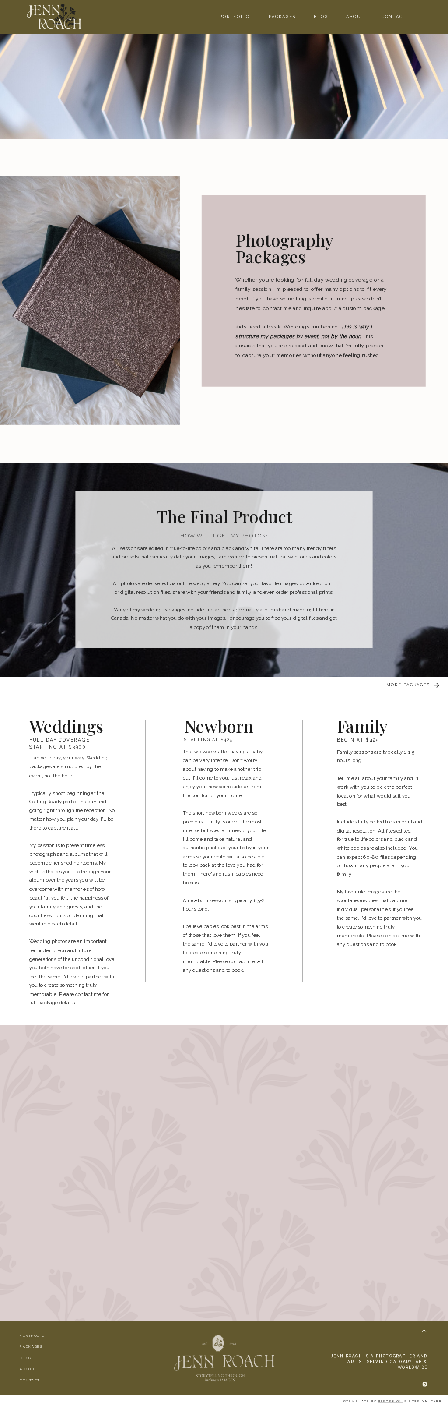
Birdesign (390, 1401)
